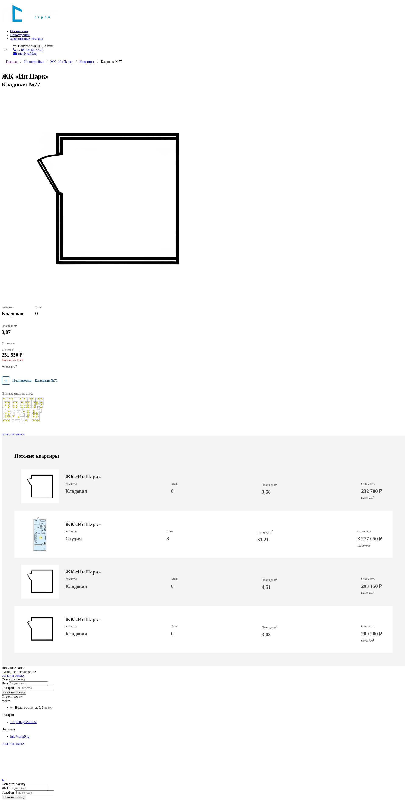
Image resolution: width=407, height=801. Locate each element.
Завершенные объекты (26, 39)
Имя (5, 683)
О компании (19, 31)
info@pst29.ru (27, 53)
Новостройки (20, 35)
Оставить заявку (14, 692)
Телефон (8, 688)
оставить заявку (13, 434)
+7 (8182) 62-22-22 (29, 50)
